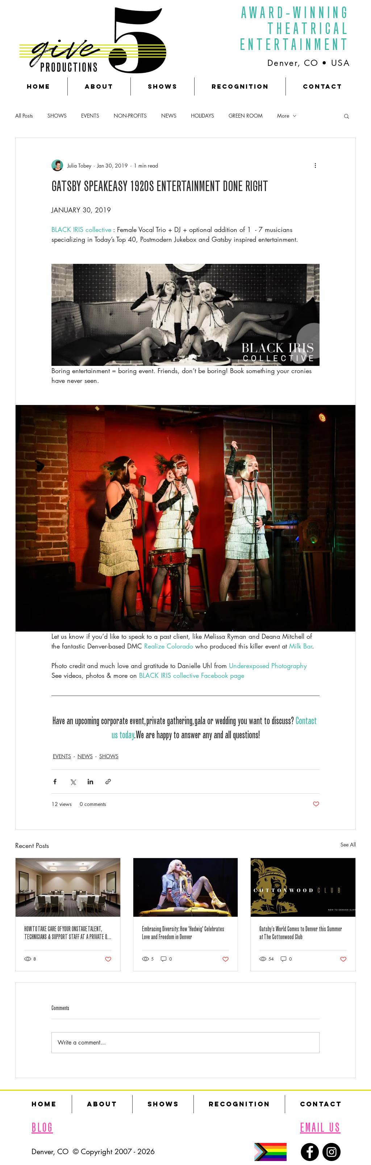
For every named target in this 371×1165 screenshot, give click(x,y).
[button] (346, 116)
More (283, 115)
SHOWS (57, 115)
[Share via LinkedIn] (90, 781)
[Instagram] (331, 1152)
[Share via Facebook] (54, 781)
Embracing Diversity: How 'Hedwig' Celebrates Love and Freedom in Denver (183, 933)
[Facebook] (310, 1152)
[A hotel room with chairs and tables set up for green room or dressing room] (68, 887)
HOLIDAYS (202, 115)
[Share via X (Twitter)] (72, 781)
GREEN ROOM (246, 115)
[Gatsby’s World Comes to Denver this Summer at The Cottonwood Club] (303, 887)
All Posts (24, 115)
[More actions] (315, 165)
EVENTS (90, 115)
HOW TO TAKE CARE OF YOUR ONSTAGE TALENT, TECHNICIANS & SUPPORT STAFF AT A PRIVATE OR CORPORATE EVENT (66, 934)
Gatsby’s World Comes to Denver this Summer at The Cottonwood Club (300, 933)
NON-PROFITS (130, 115)
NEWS (168, 115)
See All (348, 844)
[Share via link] (108, 781)
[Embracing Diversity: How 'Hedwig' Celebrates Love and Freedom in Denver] (185, 887)
